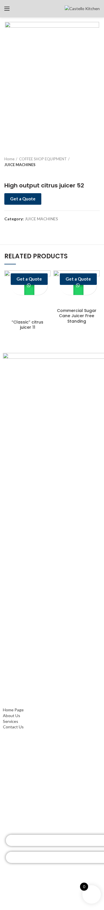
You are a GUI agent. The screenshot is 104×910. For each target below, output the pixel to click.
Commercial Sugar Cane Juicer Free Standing (76, 316)
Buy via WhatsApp (29, 290)
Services (10, 698)
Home (9, 159)
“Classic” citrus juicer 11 (27, 324)
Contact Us (13, 704)
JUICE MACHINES (20, 164)
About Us (11, 693)
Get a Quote (23, 198)
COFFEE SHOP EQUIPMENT (43, 159)
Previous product (7, 173)
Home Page (13, 687)
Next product (19, 173)
